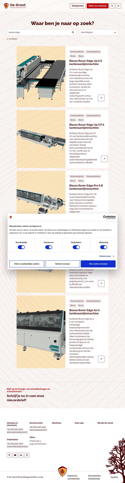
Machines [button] (56, 423)
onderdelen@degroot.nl (17, 446)
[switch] (48, 247)
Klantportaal (78, 6)
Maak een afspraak (97, 6)
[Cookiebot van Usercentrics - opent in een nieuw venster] (105, 217)
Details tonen (105, 256)
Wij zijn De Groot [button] (105, 423)
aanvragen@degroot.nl (17, 432)
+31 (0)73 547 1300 (15, 429)
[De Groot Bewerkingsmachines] (15, 6)
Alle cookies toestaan (98, 264)
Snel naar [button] (79, 423)
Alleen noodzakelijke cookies (26, 264)
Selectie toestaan (62, 264)
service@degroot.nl (38, 430)
